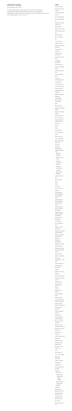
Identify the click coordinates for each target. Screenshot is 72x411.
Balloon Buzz (58, 26)
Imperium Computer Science (58, 162)
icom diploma (58, 130)
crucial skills (58, 82)
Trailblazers (58, 362)
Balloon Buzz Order (60, 29)
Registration (58, 315)
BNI (56, 39)
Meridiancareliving (59, 244)
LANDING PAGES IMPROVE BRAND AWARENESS (59, 214)
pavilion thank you (59, 271)
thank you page (59, 360)
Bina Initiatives (58, 35)
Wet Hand (57, 401)
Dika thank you (59, 106)
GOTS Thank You (59, 118)
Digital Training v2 (59, 94)
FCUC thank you (59, 115)
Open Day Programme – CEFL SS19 (59, 259)
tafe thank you (59, 352)
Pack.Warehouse (59, 263)
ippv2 (56, 182)
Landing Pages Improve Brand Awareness (59, 208)
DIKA (56, 103)
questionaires (58, 282)
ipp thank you (58, 179)
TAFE (56, 350)
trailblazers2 (58, 365)
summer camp (58, 340)
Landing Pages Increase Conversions (58, 219)
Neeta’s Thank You (59, 256)
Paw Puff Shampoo (60, 276)
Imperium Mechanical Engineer (59, 172)
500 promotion (59, 6)
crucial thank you (59, 84)
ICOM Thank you (59, 132)
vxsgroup (57, 370)
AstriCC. (57, 14)
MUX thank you (59, 246)
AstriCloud (58, 372)
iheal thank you (59, 136)
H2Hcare (57, 123)
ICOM (56, 128)
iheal (56, 134)
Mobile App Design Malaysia (60, 378)
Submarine (57, 338)
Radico (56, 288)
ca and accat (58, 41)
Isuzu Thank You (59, 188)
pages (56, 269)
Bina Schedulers (59, 37)
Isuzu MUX (57, 186)
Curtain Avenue (59, 88)
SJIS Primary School (60, 336)
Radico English (58, 297)
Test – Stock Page (59, 354)
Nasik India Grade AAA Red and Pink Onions (59, 250)
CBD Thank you (59, 43)
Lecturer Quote (14, 5)
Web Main (57, 387)
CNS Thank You (59, 64)
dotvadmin (11, 7)
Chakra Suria (59, 374)
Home (56, 126)
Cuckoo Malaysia (59, 86)
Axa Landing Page (59, 17)
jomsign (57, 190)
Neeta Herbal (58, 253)
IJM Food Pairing (59, 139)
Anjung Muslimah (59, 12)
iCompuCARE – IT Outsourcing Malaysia (60, 383)
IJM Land (57, 144)
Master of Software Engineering (58, 240)
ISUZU (56, 184)
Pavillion (57, 273)
